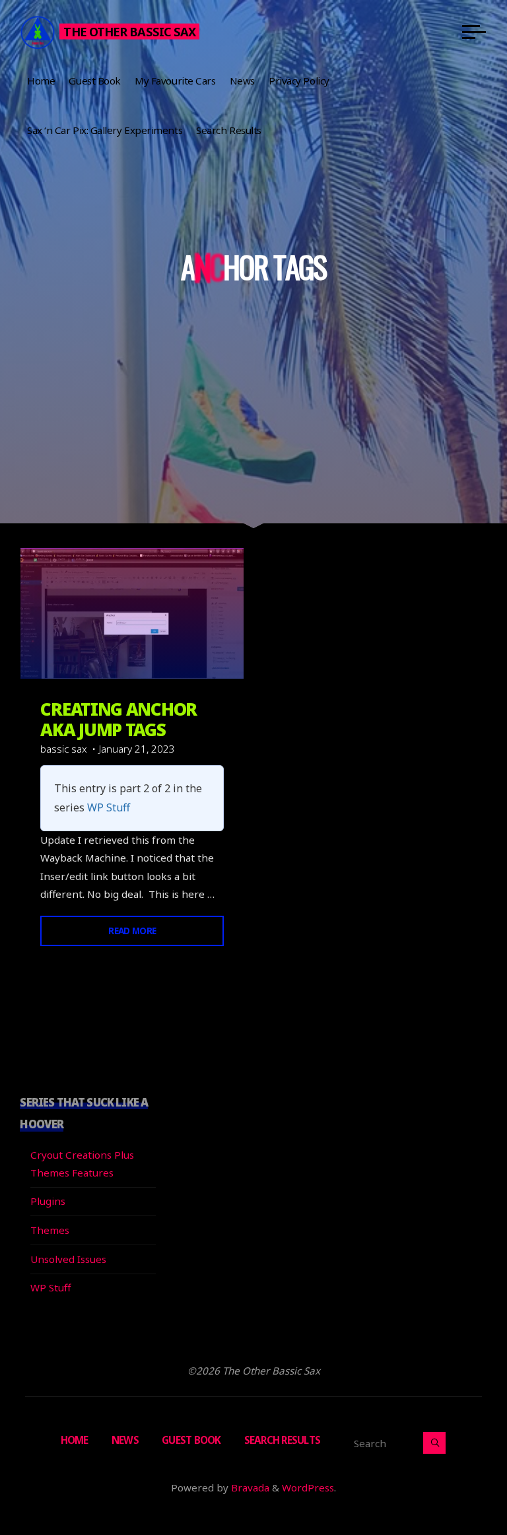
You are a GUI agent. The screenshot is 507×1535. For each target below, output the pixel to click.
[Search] (434, 1443)
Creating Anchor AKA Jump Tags (118, 719)
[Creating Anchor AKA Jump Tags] (132, 613)
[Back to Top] (455, 1483)
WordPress (308, 1487)
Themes (49, 1230)
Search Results (282, 1440)
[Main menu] (474, 31)
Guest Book (191, 1440)
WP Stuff (108, 808)
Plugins (47, 1201)
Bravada (248, 1487)
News (125, 1440)
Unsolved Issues (68, 1259)
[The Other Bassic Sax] (37, 31)
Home (74, 1440)
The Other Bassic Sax (129, 31)
